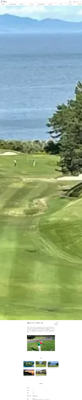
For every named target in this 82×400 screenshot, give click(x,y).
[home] (34, 1)
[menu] (80, 1)
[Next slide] (81, 4)
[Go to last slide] (6, 4)
